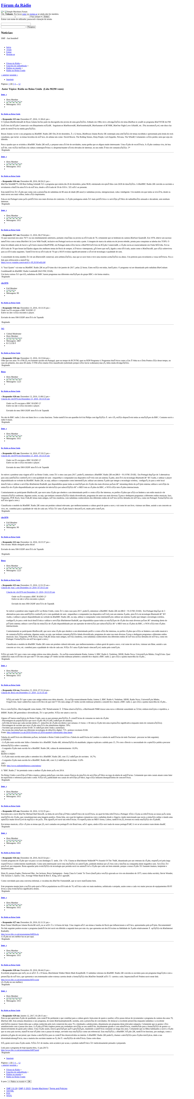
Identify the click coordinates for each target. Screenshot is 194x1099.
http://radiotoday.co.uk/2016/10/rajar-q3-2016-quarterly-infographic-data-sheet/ (39, 732)
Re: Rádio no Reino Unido (10, 114)
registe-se (33, 14)
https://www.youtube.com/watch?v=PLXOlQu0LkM (23, 262)
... (17, 84)
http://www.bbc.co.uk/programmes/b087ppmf (20, 1050)
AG (2, 328)
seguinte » (14, 75)
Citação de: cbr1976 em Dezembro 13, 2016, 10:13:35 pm (25, 399)
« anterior (5, 75)
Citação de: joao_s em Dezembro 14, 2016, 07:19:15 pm (24, 587)
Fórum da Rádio (16, 5)
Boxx (3, 372)
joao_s (4, 94)
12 (19, 84)
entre (24, 14)
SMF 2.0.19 (11, 1088)
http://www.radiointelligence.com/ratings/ (24, 766)
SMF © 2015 (25, 1088)
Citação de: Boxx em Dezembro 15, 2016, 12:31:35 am (24, 692)
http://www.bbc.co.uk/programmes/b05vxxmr (20, 980)
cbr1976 (4, 283)
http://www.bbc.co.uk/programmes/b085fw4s (20, 934)
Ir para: (4, 1081)
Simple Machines (40, 1088)
